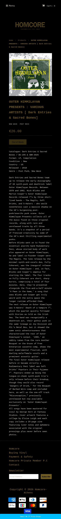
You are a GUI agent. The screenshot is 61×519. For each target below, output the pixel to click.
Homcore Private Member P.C (28, 461)
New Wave (13, 124)
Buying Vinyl (18, 453)
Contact (14, 465)
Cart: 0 (50, 6)
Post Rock (24, 124)
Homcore (14, 449)
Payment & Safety (21, 457)
